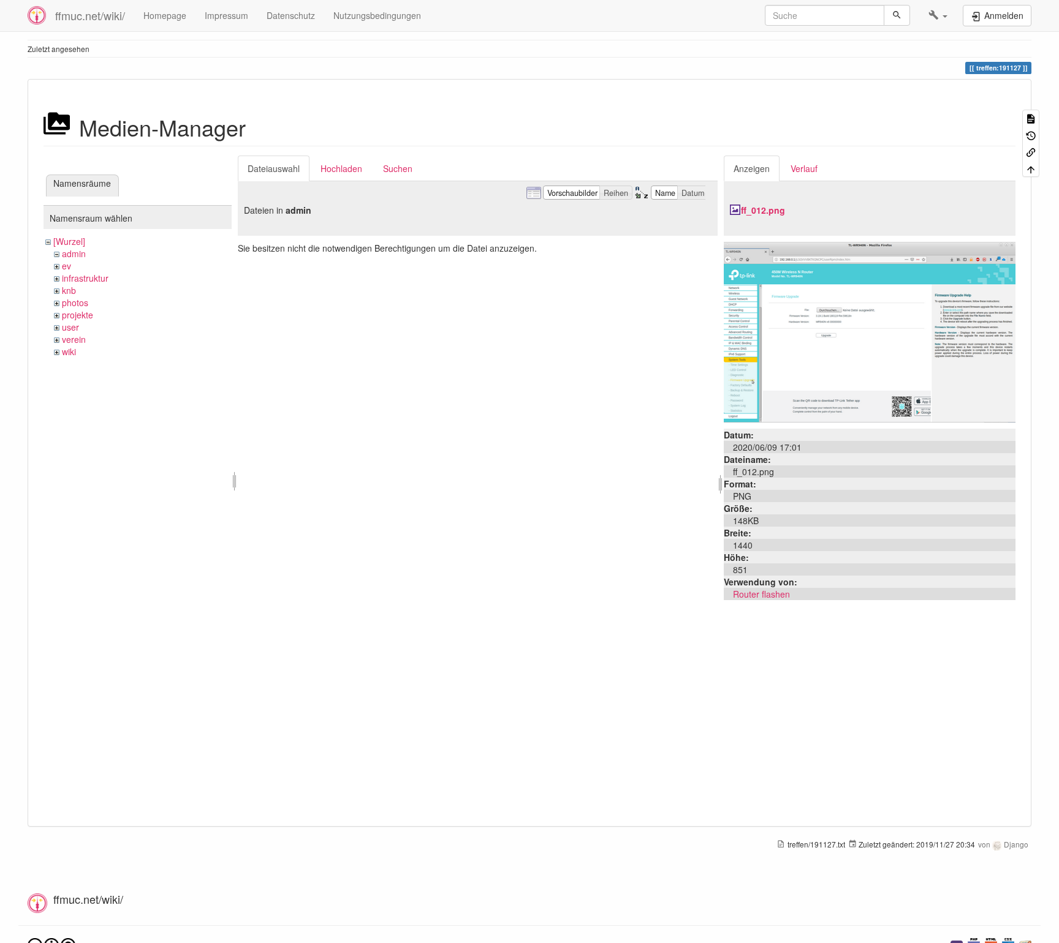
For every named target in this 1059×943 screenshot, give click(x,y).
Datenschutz (291, 15)
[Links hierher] (1031, 151)
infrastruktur (85, 278)
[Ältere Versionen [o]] (1031, 134)
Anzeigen (752, 168)
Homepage (164, 15)
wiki (69, 351)
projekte (77, 315)
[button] (938, 15)
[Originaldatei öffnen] (869, 331)
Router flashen (761, 594)
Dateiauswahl (274, 168)
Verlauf (804, 168)
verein (74, 339)
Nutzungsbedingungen (377, 15)
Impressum (226, 15)
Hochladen (341, 168)
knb (69, 290)
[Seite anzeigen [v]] (1031, 118)
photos (75, 302)
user (70, 327)
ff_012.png (763, 210)
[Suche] (897, 15)
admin (74, 253)
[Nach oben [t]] (1031, 168)
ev (66, 266)
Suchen (397, 168)
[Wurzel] (69, 241)
